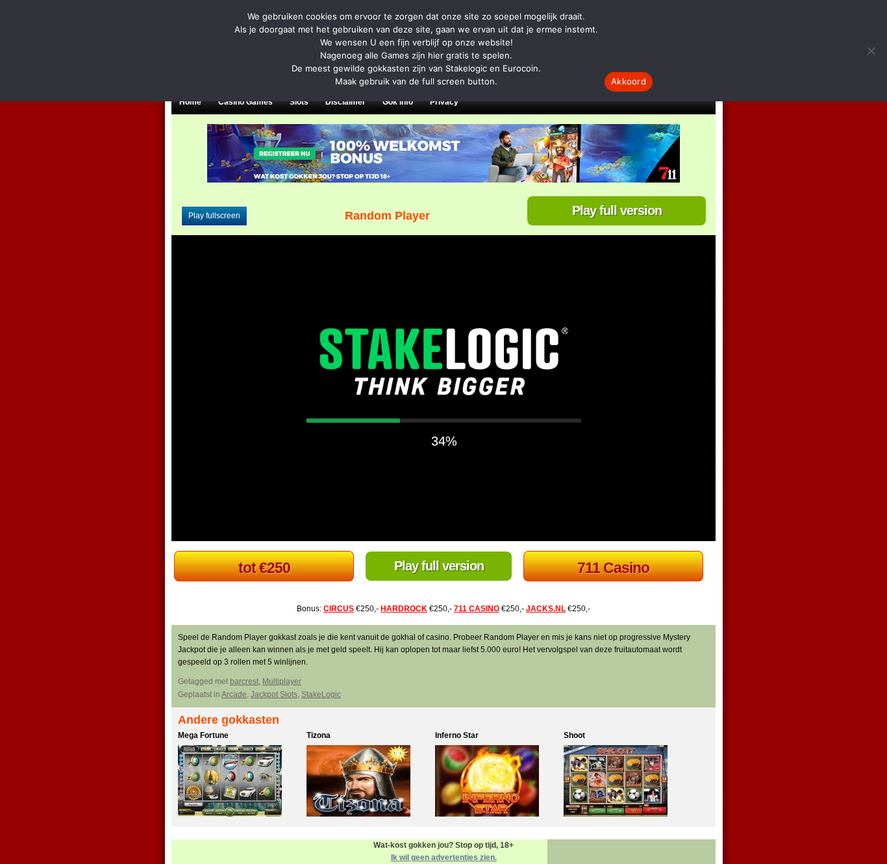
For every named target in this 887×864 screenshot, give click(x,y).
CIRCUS (338, 608)
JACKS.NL (546, 608)
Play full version (617, 210)
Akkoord (628, 81)
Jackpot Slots (274, 694)
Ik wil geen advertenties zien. (444, 857)
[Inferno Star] (496, 782)
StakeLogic (321, 694)
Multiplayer (281, 681)
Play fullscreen (214, 215)
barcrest (244, 681)
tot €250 (264, 567)
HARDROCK (404, 608)
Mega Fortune (203, 735)
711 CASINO (476, 608)
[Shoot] (625, 782)
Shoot (574, 735)
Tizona (318, 735)
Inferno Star (457, 735)
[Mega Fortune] (239, 782)
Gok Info (397, 102)
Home (190, 102)
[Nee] (870, 50)
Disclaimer (345, 102)
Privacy (444, 102)
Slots (299, 102)
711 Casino (613, 567)
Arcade (234, 694)
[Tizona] (367, 782)
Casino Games (245, 102)
